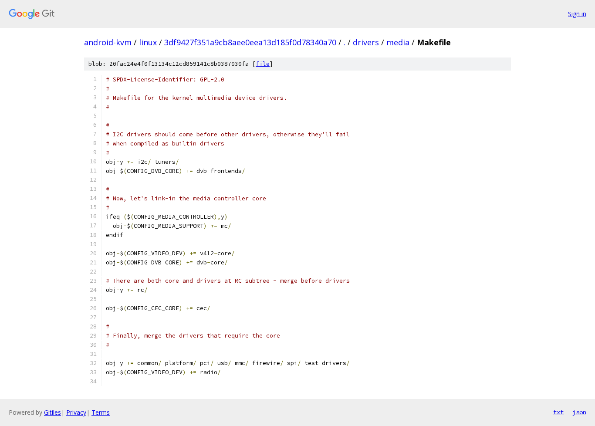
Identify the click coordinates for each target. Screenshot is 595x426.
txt (558, 412)
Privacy (76, 412)
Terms (100, 412)
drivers (366, 42)
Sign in (577, 14)
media (397, 42)
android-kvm (108, 42)
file (263, 64)
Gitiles (52, 412)
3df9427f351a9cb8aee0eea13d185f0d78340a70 (250, 42)
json (579, 412)
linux (148, 42)
